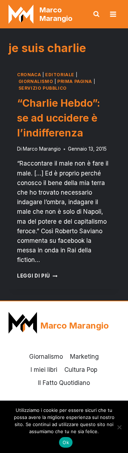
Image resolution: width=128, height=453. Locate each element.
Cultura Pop (80, 369)
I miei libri (44, 369)
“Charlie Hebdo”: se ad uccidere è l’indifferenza (58, 118)
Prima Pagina (74, 81)
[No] (119, 427)
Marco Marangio (42, 149)
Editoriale (59, 74)
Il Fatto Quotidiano (64, 382)
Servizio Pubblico (42, 88)
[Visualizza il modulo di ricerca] (96, 14)
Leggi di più (37, 276)
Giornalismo (35, 81)
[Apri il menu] (112, 14)
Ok (66, 442)
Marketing (84, 356)
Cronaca (29, 74)
